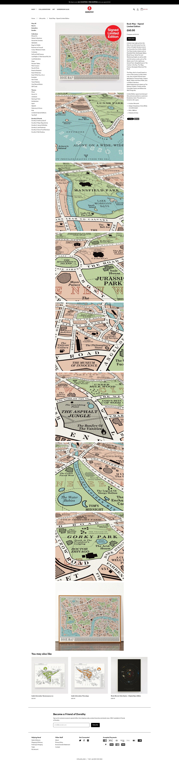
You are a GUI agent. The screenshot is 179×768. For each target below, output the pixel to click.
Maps (33, 61)
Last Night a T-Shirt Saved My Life (41, 56)
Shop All (33, 23)
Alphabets (34, 43)
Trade (33, 747)
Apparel (33, 106)
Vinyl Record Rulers (36, 84)
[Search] (135, 9)
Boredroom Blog (63, 9)
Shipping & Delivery (37, 742)
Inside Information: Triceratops (80, 696)
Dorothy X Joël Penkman (38, 127)
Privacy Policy (59, 742)
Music (33, 92)
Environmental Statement (62, 745)
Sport (32, 103)
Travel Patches (35, 82)
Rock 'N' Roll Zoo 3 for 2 (38, 75)
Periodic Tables (35, 63)
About (57, 740)
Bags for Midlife (35, 45)
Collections (34, 34)
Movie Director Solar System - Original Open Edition (126, 696)
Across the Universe (37, 40)
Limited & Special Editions (38, 112)
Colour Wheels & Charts (38, 49)
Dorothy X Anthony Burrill (38, 120)
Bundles (33, 30)
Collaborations (44, 9)
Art (53, 9)
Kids (32, 110)
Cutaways (34, 52)
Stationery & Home (36, 108)
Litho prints (42, 18)
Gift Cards (34, 86)
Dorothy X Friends (36, 118)
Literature (34, 96)
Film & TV (34, 94)
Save (137, 119)
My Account (34, 749)
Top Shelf (34, 115)
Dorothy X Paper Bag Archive (39, 123)
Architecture (34, 101)
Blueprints (34, 36)
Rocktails (34, 77)
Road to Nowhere (36, 70)
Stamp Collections (36, 38)
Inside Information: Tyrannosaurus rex (42, 696)
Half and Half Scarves (37, 54)
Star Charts (34, 79)
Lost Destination (36, 59)
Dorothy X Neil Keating (38, 132)
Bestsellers (34, 28)
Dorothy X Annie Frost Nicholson (40, 129)
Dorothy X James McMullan (39, 125)
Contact (57, 747)
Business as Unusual (37, 47)
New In (33, 26)
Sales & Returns (35, 740)
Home (33, 18)
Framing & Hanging (37, 745)
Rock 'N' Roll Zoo (36, 72)
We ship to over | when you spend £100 (89, 2)
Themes (33, 90)
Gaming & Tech (35, 99)
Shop (33, 9)
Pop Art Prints (35, 68)
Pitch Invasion (35, 66)
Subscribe (95, 725)
